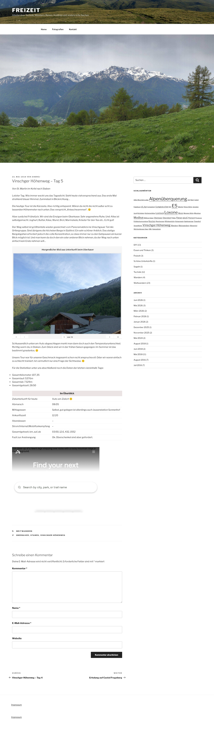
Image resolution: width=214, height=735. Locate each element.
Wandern (174, 225)
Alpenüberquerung (168, 198)
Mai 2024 (138, 338)
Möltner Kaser (149, 218)
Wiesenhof (193, 225)
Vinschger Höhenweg (52, 535)
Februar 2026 (140, 316)
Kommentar (19, 568)
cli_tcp (144, 206)
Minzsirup (197, 213)
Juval (135, 213)
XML (150, 229)
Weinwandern (183, 225)
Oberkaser (22, 535)
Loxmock (160, 213)
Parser (179, 218)
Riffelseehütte (170, 221)
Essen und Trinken (142, 250)
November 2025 (141, 332)
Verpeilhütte (138, 225)
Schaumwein (179, 221)
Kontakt (73, 29)
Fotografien (57, 29)
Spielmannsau (188, 221)
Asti (189, 200)
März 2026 (139, 311)
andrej (36, 177)
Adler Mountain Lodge (141, 200)
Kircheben (140, 213)
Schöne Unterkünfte (143, 261)
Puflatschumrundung (141, 221)
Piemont (191, 218)
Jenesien (196, 207)
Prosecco (198, 218)
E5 (174, 205)
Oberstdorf (167, 218)
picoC (185, 218)
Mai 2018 (138, 354)
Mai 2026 (138, 305)
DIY (170, 207)
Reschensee (160, 221)
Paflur (174, 218)
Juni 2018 (138, 349)
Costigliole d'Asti (161, 207)
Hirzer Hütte (188, 207)
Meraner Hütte (189, 213)
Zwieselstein (156, 229)
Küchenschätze (150, 213)
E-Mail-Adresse (21, 623)
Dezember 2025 (141, 327)
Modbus (139, 217)
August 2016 (140, 360)
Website (17, 638)
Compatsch (151, 207)
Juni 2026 (138, 300)
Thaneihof (197, 221)
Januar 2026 (139, 321)
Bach (192, 200)
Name (16, 608)
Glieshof (180, 207)
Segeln (137, 266)
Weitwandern (24, 531)
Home (44, 29)
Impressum (16, 704)
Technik (137, 272)
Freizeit (26, 10)
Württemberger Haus (141, 229)
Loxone (171, 212)
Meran (180, 213)
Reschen (151, 221)
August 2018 (140, 343)
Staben (34, 535)
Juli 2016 (138, 365)
